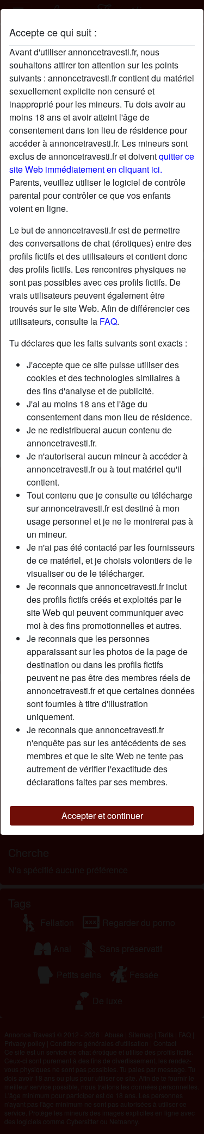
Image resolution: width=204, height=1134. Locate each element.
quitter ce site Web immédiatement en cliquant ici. (101, 162)
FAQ (108, 321)
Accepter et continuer (102, 815)
